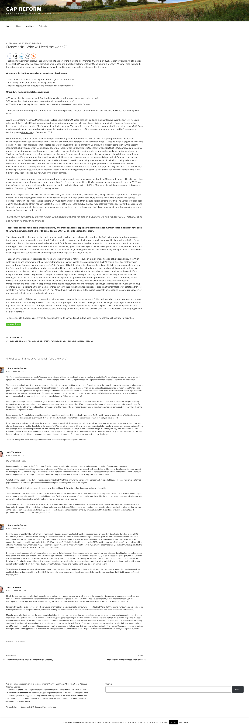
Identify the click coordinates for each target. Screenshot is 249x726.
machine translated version (117, 110)
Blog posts (16, 337)
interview (101, 123)
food (30, 341)
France (54, 341)
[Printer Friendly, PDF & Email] (13, 325)
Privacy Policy (11, 707)
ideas (62, 341)
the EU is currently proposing (121, 618)
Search (108, 684)
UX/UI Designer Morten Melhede (42, 707)
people (70, 341)
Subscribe (43, 26)
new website (50, 61)
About (18, 26)
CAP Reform (24, 9)
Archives (30, 26)
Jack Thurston (33, 43)
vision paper (27, 132)
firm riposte (46, 126)
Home (8, 26)
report (21, 194)
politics (80, 341)
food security (42, 341)
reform (90, 341)
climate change (18, 341)
